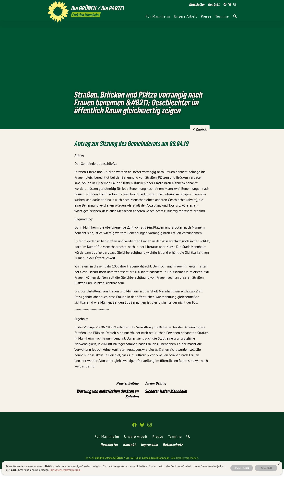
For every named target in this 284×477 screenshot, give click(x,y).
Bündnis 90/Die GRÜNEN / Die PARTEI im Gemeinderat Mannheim (132, 458)
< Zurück (200, 129)
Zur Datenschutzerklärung (65, 469)
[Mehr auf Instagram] (234, 4)
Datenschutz (173, 444)
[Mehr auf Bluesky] (229, 4)
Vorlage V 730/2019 (98, 327)
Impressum (149, 444)
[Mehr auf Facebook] (225, 4)
